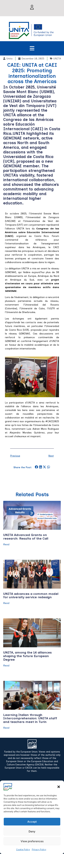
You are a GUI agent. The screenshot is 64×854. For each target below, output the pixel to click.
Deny (32, 831)
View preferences (32, 841)
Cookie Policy (23, 849)
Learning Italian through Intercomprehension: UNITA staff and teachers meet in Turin (30, 718)
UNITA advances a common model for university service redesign (30, 595)
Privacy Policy (39, 849)
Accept (32, 821)
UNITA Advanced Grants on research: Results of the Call (25, 536)
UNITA (57, 58)
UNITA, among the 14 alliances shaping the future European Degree (27, 656)
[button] (58, 787)
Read (6, 544)
